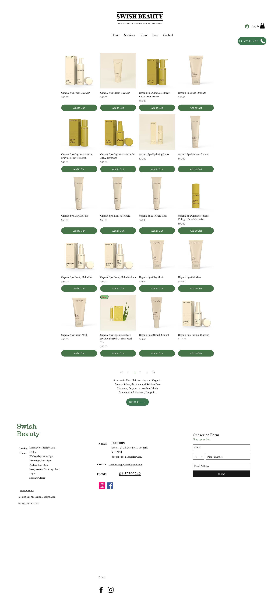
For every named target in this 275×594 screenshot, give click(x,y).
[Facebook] (110, 485)
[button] (130, 35)
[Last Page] (153, 372)
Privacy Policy (27, 490)
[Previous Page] (128, 372)
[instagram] (111, 590)
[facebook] (101, 590)
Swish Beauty (28, 430)
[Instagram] (102, 485)
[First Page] (121, 372)
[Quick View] (79, 71)
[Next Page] (147, 372)
